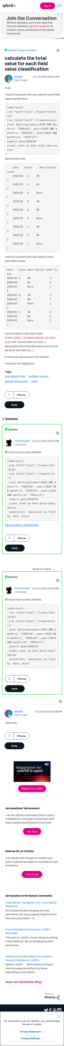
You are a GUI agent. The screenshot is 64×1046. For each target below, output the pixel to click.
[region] (32, 1028)
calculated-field (15, 376)
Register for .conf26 (32, 788)
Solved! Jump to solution (22, 50)
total (34, 381)
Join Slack (32, 831)
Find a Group (32, 874)
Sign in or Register (39, 26)
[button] (57, 51)
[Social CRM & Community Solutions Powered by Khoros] (52, 996)
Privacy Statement (30, 1031)
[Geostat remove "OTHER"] (54, 569)
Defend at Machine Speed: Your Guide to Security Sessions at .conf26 (28, 958)
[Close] (59, 1016)
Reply (14, 404)
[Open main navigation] (60, 5)
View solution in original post (22, 525)
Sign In (47, 5)
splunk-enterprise (16, 381)
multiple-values (38, 376)
